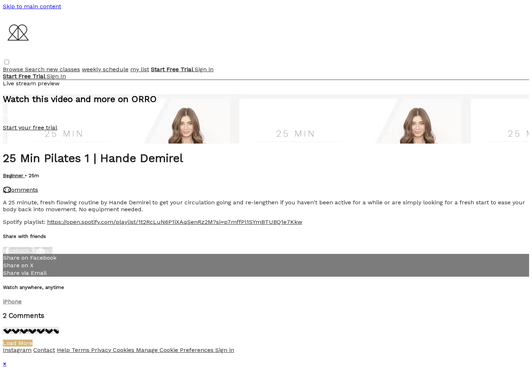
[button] (6, 62)
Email (44, 250)
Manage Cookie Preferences (175, 349)
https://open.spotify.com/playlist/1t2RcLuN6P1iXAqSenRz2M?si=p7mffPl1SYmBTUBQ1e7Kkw (174, 221)
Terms (81, 349)
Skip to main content (32, 6)
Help (64, 349)
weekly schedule (105, 69)
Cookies (124, 349)
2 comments (20, 189)
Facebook (17, 250)
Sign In (56, 76)
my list (139, 69)
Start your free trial (30, 127)
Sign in (204, 69)
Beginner (14, 175)
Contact (44, 349)
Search (35, 69)
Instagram (17, 349)
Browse (14, 69)
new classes (63, 69)
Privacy (102, 349)
